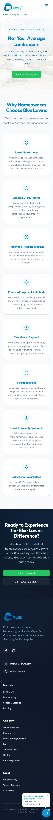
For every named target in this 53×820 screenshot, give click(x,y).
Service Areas (10, 749)
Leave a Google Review (14, 738)
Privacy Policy (10, 779)
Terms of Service (11, 785)
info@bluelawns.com (20, 663)
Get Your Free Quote (26, 74)
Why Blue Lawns (11, 727)
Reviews (7, 733)
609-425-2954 (18, 671)
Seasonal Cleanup (12, 702)
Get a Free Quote (26, 573)
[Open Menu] (46, 5)
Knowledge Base (11, 760)
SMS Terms (8, 790)
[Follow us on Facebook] (6, 650)
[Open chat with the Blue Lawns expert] (46, 813)
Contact (7, 755)
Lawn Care (8, 691)
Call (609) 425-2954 (26, 581)
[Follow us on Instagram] (13, 650)
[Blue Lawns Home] (13, 7)
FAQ (5, 744)
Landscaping (9, 697)
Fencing (7, 708)
